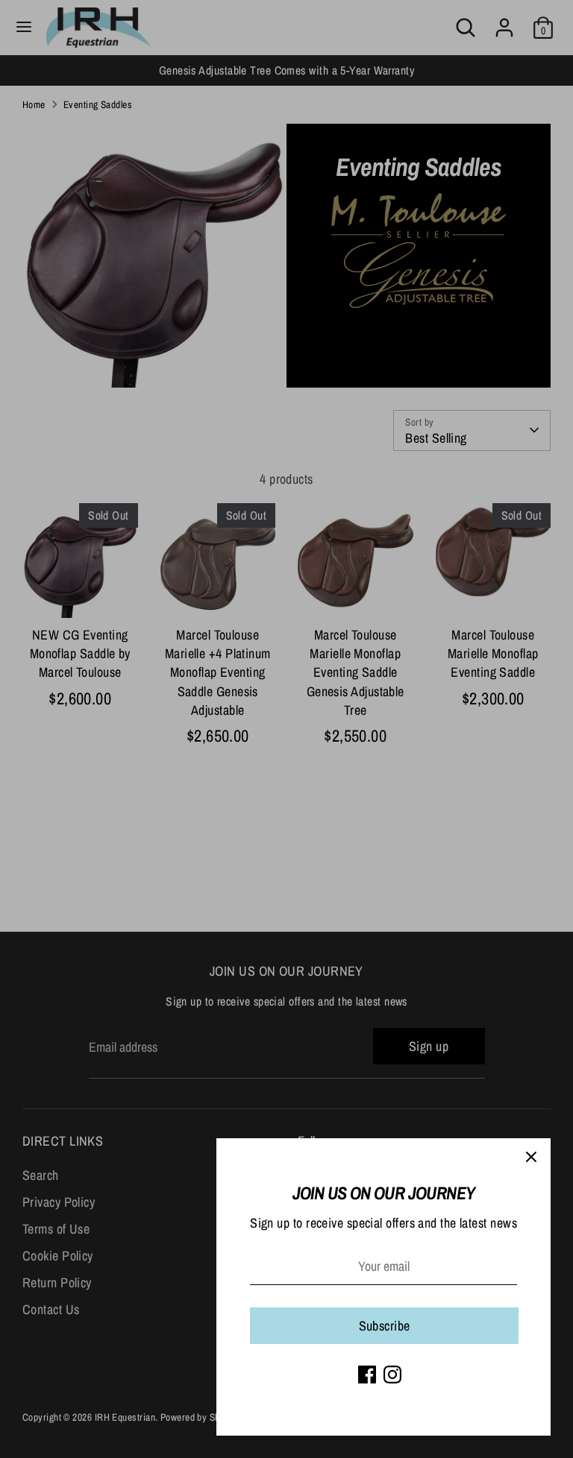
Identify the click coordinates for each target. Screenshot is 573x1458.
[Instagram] (392, 1374)
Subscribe (384, 1325)
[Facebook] (367, 1374)
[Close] (531, 1157)
